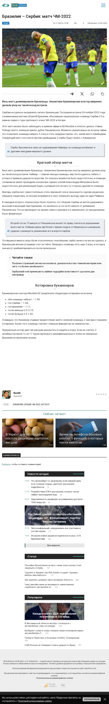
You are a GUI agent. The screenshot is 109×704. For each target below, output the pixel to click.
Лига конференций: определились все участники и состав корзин (56, 530)
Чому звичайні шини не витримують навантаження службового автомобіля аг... (49, 585)
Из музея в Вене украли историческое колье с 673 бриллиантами (56, 537)
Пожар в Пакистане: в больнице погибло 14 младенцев (52, 639)
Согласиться (91, 699)
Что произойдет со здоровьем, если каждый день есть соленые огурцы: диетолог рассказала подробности (56, 484)
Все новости (53, 545)
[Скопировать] (102, 94)
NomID (17, 393)
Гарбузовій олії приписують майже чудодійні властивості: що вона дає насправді (53, 273)
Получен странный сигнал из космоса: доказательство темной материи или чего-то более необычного (56, 265)
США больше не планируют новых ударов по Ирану (53, 645)
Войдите (6, 464)
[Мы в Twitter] (80, 655)
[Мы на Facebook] (28, 655)
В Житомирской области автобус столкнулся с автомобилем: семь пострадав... (48, 624)
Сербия (27, 404)
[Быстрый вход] (93, 5)
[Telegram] (71, 94)
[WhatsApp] (92, 94)
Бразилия (18, 404)
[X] (82, 94)
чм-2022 (36, 404)
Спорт (5, 23)
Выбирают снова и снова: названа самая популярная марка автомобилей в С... (54, 631)
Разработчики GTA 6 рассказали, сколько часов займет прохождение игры (55, 493)
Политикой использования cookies (35, 701)
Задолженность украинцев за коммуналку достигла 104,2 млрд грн (56, 501)
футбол (45, 404)
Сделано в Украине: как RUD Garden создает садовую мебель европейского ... (51, 573)
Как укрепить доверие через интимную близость (52, 580)
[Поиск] (83, 5)
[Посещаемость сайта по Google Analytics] (50, 685)
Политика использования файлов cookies (54, 678)
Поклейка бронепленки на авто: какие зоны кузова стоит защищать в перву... (53, 566)
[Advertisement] (54, 366)
